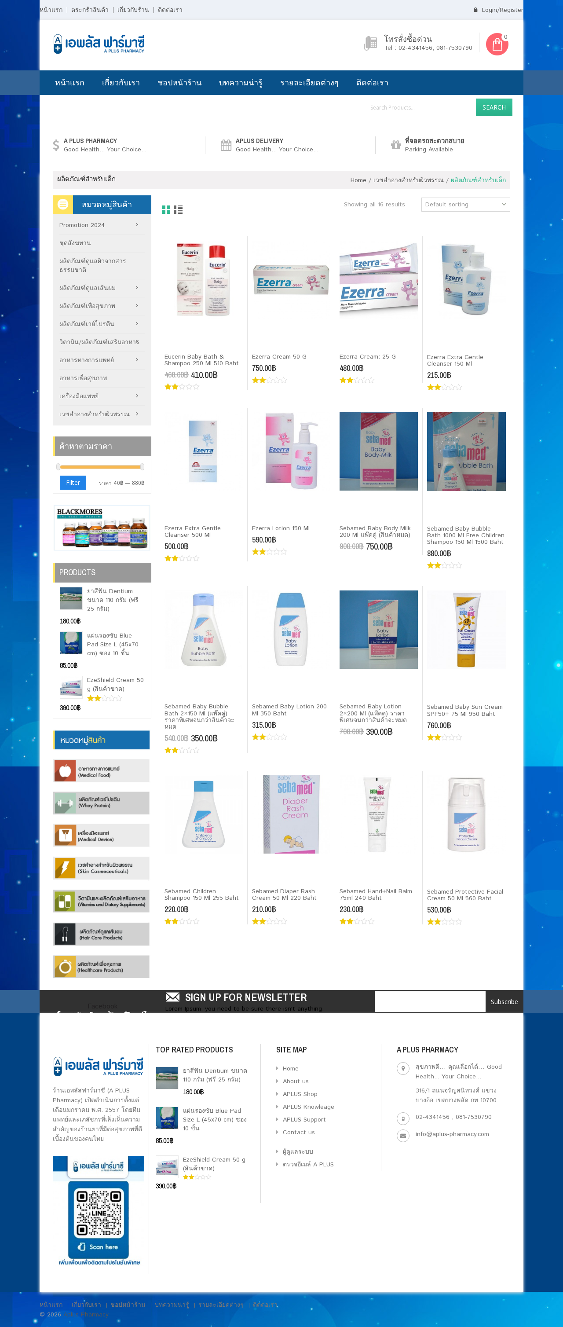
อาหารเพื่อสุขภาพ (83, 378)
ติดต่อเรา (170, 10)
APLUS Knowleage (307, 1107)
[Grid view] (166, 210)
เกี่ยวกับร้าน (133, 10)
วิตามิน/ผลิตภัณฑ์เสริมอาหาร (99, 342)
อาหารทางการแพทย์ (86, 360)
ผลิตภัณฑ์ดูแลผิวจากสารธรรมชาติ (92, 266)
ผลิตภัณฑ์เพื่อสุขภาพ (87, 306)
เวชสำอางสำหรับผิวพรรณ (408, 180)
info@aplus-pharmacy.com (452, 1134)
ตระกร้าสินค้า (90, 10)
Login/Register (501, 10)
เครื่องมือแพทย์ (79, 396)
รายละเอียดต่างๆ (309, 82)
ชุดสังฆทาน (75, 243)
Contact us (298, 1132)
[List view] (178, 210)
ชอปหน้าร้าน (179, 82)
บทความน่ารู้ (241, 82)
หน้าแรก (51, 10)
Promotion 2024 (82, 225)
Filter (73, 482)
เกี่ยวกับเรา (121, 82)
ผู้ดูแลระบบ (297, 1151)
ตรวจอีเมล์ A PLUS (307, 1164)
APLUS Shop (299, 1094)
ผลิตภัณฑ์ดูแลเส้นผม (87, 288)
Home (358, 180)
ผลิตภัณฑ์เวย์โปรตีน (86, 324)
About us (295, 1081)
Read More (186, 342)
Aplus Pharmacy (86, 1314)
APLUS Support (303, 1119)
